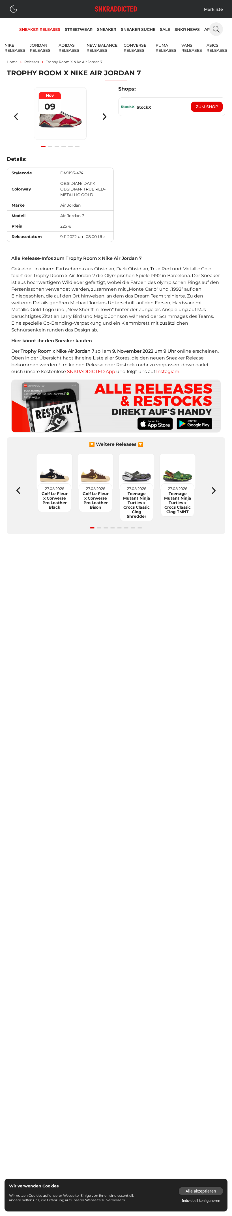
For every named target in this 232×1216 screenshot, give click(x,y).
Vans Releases (191, 48)
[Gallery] (60, 116)
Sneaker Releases (39, 29)
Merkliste (213, 9)
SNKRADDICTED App (90, 371)
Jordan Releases (40, 48)
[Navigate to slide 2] (50, 146)
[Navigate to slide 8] (139, 528)
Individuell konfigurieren (201, 1200)
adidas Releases (69, 48)
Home (12, 62)
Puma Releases (166, 48)
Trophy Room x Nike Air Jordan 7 (74, 62)
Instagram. (168, 371)
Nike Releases (15, 48)
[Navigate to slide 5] (70, 146)
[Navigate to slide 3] (56, 146)
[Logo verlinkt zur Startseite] (116, 9)
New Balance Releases (102, 48)
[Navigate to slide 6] (77, 146)
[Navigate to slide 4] (63, 146)
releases (31, 62)
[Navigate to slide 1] (43, 146)
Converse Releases (135, 48)
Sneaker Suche (138, 29)
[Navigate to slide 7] (133, 528)
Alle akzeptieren (201, 1191)
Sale (165, 29)
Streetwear (79, 29)
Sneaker (106, 29)
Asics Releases (217, 48)
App (208, 29)
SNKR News (187, 29)
